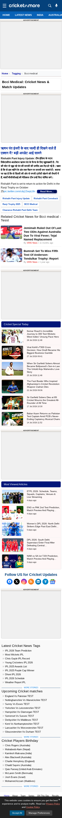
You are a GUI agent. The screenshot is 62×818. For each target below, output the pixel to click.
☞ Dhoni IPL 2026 (11, 674)
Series (31, 796)
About (15, 796)
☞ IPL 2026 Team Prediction (16, 650)
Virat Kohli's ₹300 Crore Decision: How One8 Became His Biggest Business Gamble (43, 350)
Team (23, 796)
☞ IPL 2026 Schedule (13, 678)
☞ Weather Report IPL (14, 682)
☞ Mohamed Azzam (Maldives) (18, 781)
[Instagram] (24, 582)
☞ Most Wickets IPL (13, 654)
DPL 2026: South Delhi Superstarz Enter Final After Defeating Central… (41, 542)
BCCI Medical (31, 204)
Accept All (17, 813)
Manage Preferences (39, 813)
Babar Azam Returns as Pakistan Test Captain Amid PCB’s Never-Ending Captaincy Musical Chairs (43, 416)
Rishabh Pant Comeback (46, 198)
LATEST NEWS (23, 15)
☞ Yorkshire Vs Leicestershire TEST (21, 708)
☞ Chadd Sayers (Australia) (16, 765)
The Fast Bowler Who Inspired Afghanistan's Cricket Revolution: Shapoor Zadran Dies (43, 384)
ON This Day (43, 796)
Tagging (16, 73)
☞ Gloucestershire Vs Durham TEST (21, 731)
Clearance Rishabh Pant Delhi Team (20, 210)
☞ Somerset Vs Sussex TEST (18, 716)
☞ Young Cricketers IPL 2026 (17, 662)
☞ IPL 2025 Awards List (14, 666)
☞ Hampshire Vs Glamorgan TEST (20, 712)
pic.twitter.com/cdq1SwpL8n (19, 191)
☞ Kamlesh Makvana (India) (17, 753)
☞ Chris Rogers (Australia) (16, 745)
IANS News (32, 243)
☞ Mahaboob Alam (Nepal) (16, 749)
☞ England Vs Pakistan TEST (17, 696)
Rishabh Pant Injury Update (16, 198)
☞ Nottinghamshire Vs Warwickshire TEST (24, 700)
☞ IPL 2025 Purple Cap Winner (18, 670)
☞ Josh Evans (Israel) (13, 777)
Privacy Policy (53, 803)
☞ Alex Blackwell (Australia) (16, 757)
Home (6, 15)
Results (55, 796)
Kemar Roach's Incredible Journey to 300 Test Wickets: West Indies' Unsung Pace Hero (43, 334)
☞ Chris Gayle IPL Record (16, 658)
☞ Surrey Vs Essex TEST (16, 704)
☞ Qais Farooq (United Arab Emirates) (22, 769)
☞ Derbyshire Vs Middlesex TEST (20, 719)
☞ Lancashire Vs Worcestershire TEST (22, 727)
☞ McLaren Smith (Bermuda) (17, 773)
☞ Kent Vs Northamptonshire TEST (20, 723)
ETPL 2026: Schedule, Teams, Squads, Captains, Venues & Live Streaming (42, 494)
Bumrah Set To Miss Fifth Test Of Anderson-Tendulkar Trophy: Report (41, 254)
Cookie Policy (33, 807)
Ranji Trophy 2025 (11, 204)
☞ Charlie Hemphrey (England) (18, 761)
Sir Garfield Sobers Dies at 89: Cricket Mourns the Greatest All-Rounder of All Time (43, 400)
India (40, 15)
